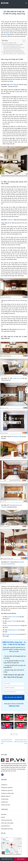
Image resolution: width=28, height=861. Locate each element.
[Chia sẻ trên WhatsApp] (11, 734)
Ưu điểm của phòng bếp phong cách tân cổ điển (12, 44)
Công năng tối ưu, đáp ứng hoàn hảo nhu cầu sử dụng (13, 47)
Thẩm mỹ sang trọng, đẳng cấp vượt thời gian (12, 46)
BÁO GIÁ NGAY (21, 859)
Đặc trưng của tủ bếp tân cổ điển (9, 42)
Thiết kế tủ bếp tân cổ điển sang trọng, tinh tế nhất (20, 741)
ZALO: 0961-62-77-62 (7, 859)
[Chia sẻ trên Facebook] (14, 734)
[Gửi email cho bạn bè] (16, 734)
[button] (26, 3)
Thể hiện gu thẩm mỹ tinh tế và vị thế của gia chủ (13, 50)
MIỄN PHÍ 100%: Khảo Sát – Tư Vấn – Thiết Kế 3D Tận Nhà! (14, 53)
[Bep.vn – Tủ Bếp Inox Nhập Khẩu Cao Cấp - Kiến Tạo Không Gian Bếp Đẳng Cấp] (4, 3)
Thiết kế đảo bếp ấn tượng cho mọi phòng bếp (6, 741)
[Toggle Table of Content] (23, 41)
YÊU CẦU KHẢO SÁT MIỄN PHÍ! (13, 697)
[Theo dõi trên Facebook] (2, 774)
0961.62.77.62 (14, 706)
